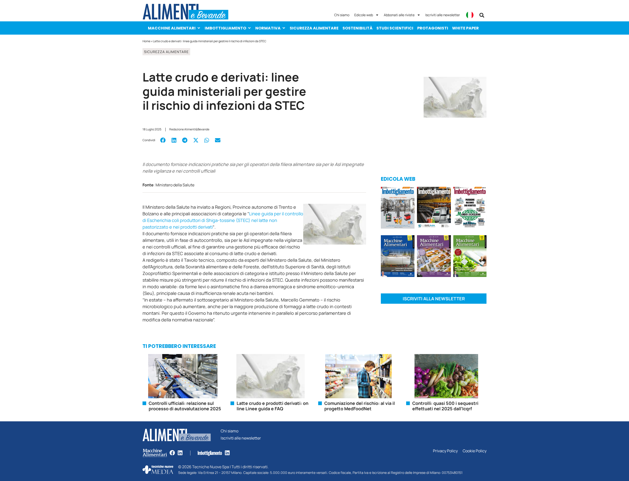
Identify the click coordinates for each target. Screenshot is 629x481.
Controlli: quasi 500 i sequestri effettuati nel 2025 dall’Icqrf (445, 406)
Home (146, 41)
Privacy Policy (445, 451)
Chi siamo (341, 15)
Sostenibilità (357, 28)
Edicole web (363, 15)
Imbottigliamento (225, 28)
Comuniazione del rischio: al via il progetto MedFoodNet (359, 406)
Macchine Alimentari (172, 28)
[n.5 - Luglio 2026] (398, 208)
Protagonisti (432, 28)
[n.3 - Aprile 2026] (469, 208)
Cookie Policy (474, 451)
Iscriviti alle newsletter (442, 15)
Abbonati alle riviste (399, 15)
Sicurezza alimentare (314, 28)
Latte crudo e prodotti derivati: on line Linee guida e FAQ (272, 406)
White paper (465, 28)
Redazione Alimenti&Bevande (189, 129)
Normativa (268, 28)
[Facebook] (172, 452)
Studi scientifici (394, 28)
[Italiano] (469, 15)
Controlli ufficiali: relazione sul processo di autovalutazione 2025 (185, 406)
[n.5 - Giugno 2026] (398, 257)
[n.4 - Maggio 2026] (434, 208)
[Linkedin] (180, 452)
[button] (481, 15)
